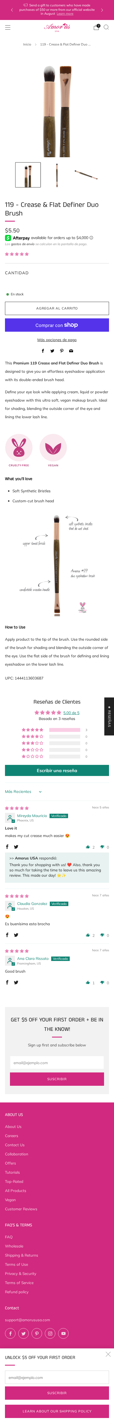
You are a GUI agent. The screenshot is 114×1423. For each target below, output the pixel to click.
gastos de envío (23, 244)
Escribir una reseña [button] (57, 770)
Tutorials (12, 1172)
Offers (10, 1163)
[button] (17, 254)
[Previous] (12, 10)
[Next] (102, 10)
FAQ (9, 1236)
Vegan (10, 1199)
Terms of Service (19, 1282)
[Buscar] (106, 27)
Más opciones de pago (57, 339)
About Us (13, 1126)
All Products (15, 1190)
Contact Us (15, 1144)
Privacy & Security (20, 1273)
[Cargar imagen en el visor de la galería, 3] (86, 174)
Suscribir (57, 1393)
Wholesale (14, 1246)
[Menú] (8, 27)
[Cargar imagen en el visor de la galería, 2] (56, 174)
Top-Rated (14, 1181)
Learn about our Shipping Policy (57, 1411)
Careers (11, 1135)
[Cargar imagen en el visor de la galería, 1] (27, 174)
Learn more (65, 13)
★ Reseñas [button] (109, 716)
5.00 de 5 (71, 712)
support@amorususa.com (27, 1319)
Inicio (27, 44)
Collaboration (16, 1153)
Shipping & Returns (21, 1255)
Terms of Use (16, 1264)
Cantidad (17, 272)
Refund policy (16, 1291)
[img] (17, 808)
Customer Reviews (21, 1208)
